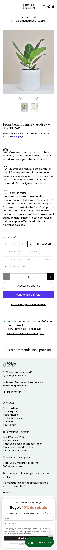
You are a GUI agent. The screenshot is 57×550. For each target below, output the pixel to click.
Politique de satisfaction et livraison (22, 443)
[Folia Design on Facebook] (4, 392)
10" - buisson (44, 243)
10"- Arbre (10, 251)
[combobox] (7, 523)
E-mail (7, 492)
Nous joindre (10, 424)
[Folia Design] (28, 6)
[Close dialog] (53, 501)
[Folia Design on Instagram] (8, 392)
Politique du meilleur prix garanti (20, 462)
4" (15, 243)
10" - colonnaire (29, 251)
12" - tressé (10, 259)
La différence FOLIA (13, 437)
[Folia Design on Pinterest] (15, 392)
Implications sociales (14, 418)
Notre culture (10, 408)
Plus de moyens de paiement (28, 304)
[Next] (36, 98)
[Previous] (20, 98)
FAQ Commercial (12, 466)
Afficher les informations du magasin (25, 333)
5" (23, 243)
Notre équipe (10, 411)
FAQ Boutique (10, 440)
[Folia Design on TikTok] (19, 392)
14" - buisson (28, 259)
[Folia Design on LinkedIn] (11, 392)
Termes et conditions (15, 450)
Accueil (25, 17)
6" (31, 243)
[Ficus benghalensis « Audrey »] (28, 62)
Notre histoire (10, 414)
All (35, 17)
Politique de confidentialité (18, 447)
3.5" (7, 243)
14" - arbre (45, 259)
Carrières (8, 421)
